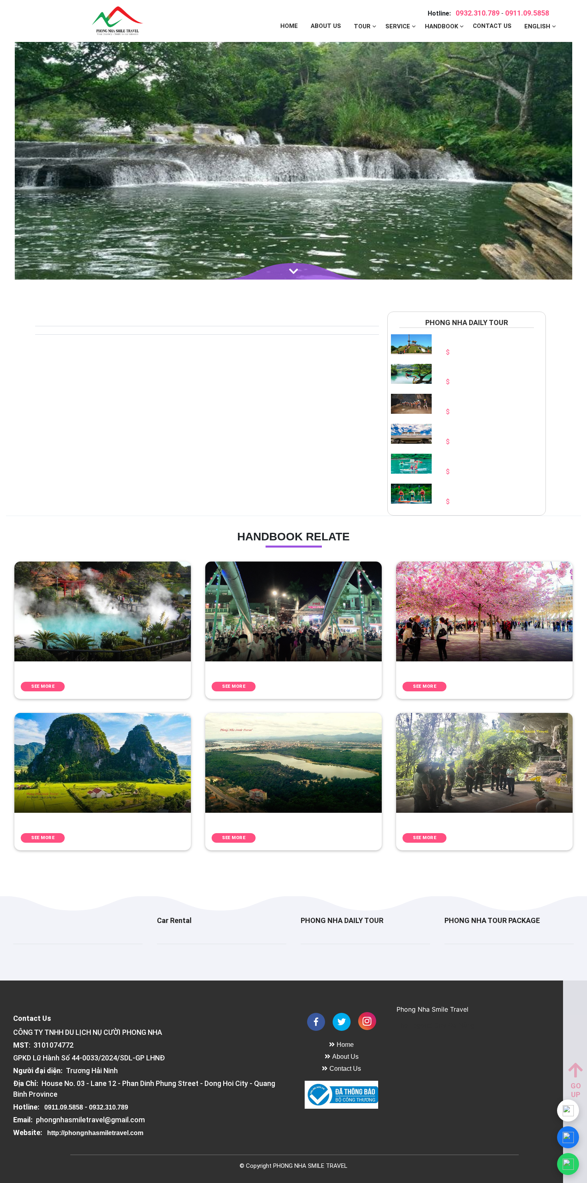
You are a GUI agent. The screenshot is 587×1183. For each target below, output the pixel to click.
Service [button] (398, 26)
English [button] (538, 26)
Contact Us (492, 26)
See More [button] (42, 686)
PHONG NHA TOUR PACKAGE (492, 920)
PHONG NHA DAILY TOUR (342, 920)
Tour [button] (363, 26)
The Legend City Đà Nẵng (436, 1025)
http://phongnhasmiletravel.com (95, 1132)
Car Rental (174, 920)
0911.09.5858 (527, 13)
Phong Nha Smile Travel (432, 1009)
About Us (326, 26)
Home (289, 26)
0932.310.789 (478, 13)
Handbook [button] (442, 26)
